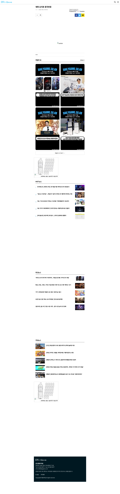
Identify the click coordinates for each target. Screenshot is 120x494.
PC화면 (42, 474)
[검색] (114, 2)
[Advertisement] (60, 29)
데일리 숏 (38, 60)
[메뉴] (118, 2)
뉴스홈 (37, 474)
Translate (81, 11)
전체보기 (82, 60)
